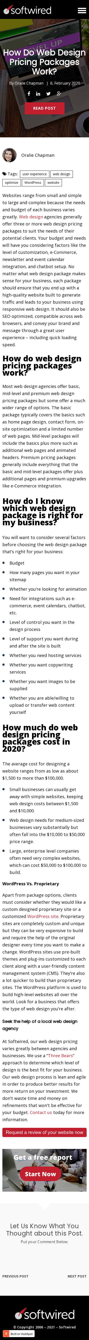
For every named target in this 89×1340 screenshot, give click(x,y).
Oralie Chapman (29, 83)
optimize (11, 182)
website (53, 182)
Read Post (44, 108)
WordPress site (42, 916)
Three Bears (60, 1055)
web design (61, 174)
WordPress (32, 182)
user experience (35, 174)
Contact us (41, 1112)
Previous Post (15, 1276)
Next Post (77, 1276)
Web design (31, 217)
